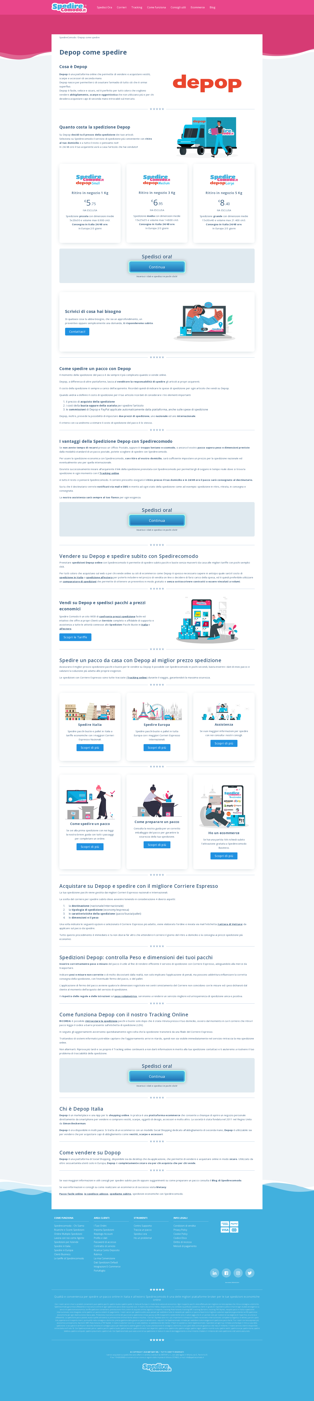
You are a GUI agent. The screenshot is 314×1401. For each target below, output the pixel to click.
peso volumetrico (125, 996)
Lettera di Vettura (230, 924)
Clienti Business (62, 1254)
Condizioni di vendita (185, 1225)
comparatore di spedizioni (79, 581)
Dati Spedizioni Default (106, 1262)
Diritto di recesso (183, 1242)
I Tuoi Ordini (100, 1225)
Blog (212, 7)
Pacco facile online (71, 1193)
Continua (157, 266)
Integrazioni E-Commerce (107, 1266)
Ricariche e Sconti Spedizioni (69, 1229)
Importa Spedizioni (104, 1229)
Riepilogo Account (103, 1233)
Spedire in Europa (63, 1250)
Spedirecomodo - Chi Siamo (69, 1225)
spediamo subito (120, 1193)
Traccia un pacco (143, 1229)
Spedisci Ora (104, 7)
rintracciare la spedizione (101, 1021)
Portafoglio (99, 1270)
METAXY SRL (153, 1352)
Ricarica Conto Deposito (107, 1250)
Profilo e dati (100, 1237)
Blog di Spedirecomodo (227, 1180)
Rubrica (98, 1254)
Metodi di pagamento (185, 1246)
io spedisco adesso (96, 1193)
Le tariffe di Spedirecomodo (69, 1258)
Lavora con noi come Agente (69, 1237)
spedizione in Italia (71, 577)
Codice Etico (180, 1237)
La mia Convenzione (104, 1258)
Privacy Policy (180, 1229)
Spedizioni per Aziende (66, 1242)
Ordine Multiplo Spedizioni (68, 1233)
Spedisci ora (140, 1233)
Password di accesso (105, 1242)
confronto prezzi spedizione (117, 616)
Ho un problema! (143, 1237)
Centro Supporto (143, 1225)
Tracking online (109, 473)
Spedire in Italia (62, 1246)
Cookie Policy (180, 1233)
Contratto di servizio (104, 1246)
